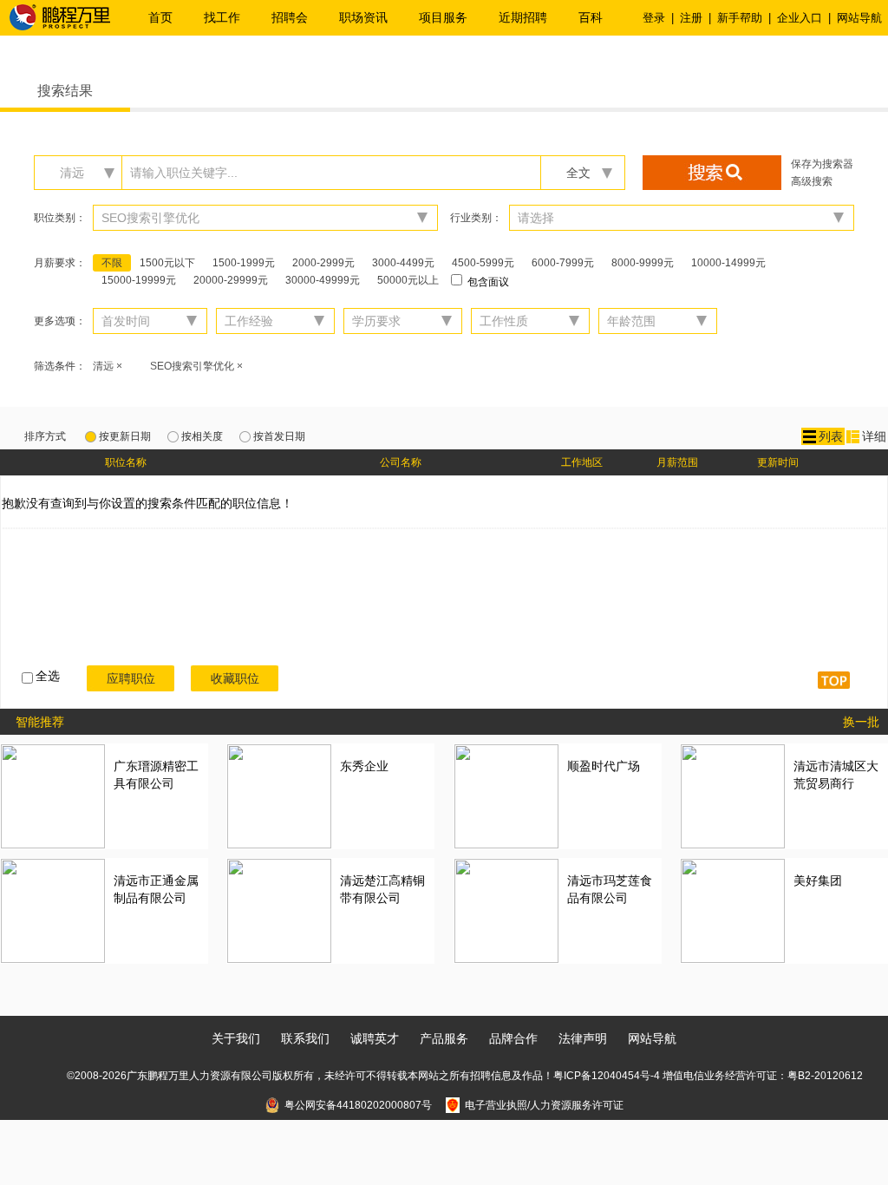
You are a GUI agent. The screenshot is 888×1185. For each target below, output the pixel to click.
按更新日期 (125, 436)
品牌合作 (513, 1038)
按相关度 (202, 436)
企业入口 (799, 17)
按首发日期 (279, 436)
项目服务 (443, 17)
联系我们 (305, 1038)
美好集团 (817, 880)
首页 (160, 17)
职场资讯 (363, 17)
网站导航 (859, 17)
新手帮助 (739, 17)
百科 (590, 17)
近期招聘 (523, 17)
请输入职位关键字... (184, 173)
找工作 (222, 17)
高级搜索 (811, 181)
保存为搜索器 (822, 164)
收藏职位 (235, 678)
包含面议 (487, 282)
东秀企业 (364, 766)
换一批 (861, 722)
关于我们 (236, 1038)
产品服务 (444, 1038)
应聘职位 (131, 678)
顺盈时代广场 (603, 766)
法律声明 (582, 1038)
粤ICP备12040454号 (601, 1076)
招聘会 (289, 17)
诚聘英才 (374, 1038)
